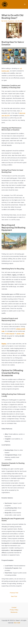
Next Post (14, 596)
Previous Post (14, 592)
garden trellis (20, 333)
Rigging (4, 343)
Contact (14, 607)
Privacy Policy (14, 610)
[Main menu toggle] (24, 4)
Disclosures (14, 612)
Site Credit (17, 623)
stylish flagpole (9, 333)
